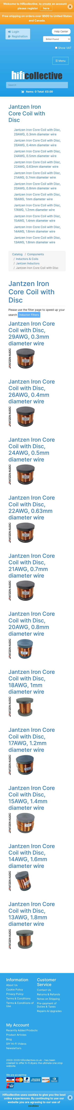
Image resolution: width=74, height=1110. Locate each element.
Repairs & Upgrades (49, 1011)
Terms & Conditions (18, 998)
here (46, 8)
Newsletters (13, 1048)
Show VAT (64, 48)
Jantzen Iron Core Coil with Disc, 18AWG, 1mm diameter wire (31, 682)
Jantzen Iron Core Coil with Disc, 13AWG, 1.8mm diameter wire (31, 914)
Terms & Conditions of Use (20, 1004)
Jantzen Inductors (27, 263)
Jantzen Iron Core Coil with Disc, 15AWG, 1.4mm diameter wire (31, 798)
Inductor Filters (29, 314)
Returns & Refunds (48, 994)
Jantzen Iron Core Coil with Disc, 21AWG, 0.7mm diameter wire (31, 565)
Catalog (17, 254)
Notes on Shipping (48, 998)
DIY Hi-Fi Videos (16, 1043)
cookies (33, 1105)
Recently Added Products (22, 1030)
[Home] (37, 76)
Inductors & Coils (27, 259)
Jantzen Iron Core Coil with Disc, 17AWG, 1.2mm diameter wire (31, 739)
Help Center (61, 31)
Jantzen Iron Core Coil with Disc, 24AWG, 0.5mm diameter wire (31, 449)
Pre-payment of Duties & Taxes (46, 1005)
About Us (12, 985)
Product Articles (16, 1034)
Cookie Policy (14, 989)
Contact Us (44, 990)
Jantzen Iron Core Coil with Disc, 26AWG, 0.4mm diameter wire (31, 391)
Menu (60, 60)
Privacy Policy (14, 994)
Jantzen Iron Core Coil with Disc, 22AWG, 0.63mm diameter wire (31, 507)
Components (35, 254)
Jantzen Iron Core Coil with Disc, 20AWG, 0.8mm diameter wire (31, 623)
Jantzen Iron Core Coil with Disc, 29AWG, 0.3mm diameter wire (31, 333)
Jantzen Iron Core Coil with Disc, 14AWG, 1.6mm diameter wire (31, 856)
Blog (9, 1039)
